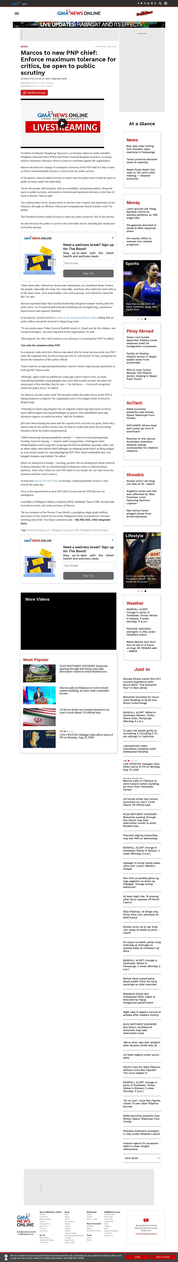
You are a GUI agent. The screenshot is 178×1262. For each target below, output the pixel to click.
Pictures (107, 1226)
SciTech (67, 1226)
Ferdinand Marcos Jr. (39, 530)
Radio (106, 1224)
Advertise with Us (45, 1219)
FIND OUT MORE (163, 1257)
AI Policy (43, 1228)
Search (89, 1238)
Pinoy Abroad (70, 1221)
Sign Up (88, 273)
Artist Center (108, 1217)
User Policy (43, 1231)
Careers (42, 1221)
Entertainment (109, 1214)
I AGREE (137, 1257)
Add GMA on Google (34, 92)
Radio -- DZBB (92, 1219)
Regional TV (108, 1235)
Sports (67, 1219)
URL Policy (43, 1226)
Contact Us (43, 1217)
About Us (43, 1214)
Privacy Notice (45, 1224)
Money (67, 1217)
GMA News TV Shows (47, 1240)
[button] (138, 319)
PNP (76, 530)
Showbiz (68, 1228)
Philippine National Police (94, 530)
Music (106, 1228)
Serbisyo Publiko (70, 1233)
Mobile (89, 1228)
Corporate (108, 1233)
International (108, 1221)
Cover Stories (69, 1240)
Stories (89, 1240)
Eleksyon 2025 (70, 1242)
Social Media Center (94, 1231)
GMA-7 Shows (44, 1238)
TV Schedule (44, 1242)
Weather (67, 1224)
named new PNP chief (46, 480)
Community (108, 1219)
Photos (89, 1217)
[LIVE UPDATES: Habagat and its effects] (89, 24)
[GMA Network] (15, 3)
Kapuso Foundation (111, 1231)
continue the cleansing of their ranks (76, 317)
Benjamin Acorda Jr (62, 530)
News (24, 4)
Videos (89, 1214)
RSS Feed (90, 1226)
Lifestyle (67, 1231)
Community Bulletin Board (74, 1235)
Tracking (68, 1238)
